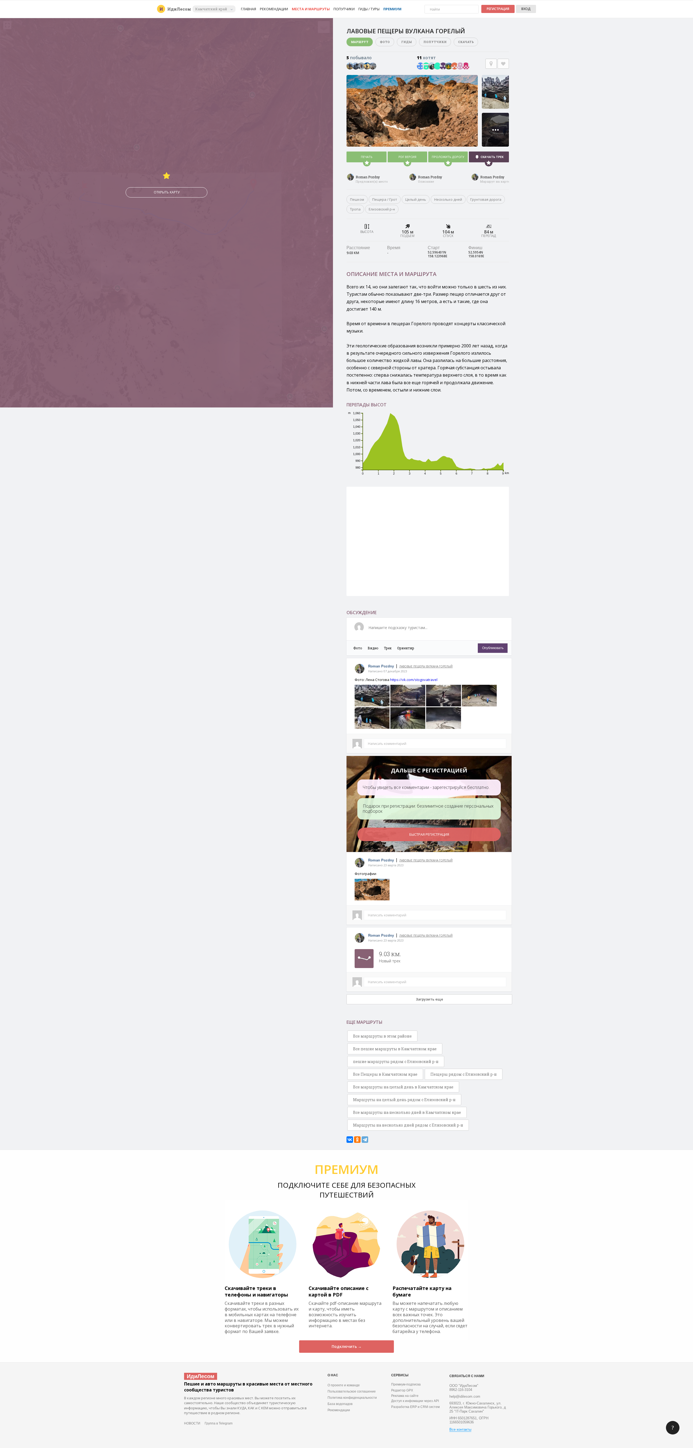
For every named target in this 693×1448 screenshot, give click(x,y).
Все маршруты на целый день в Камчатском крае (403, 1087)
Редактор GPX (402, 1390)
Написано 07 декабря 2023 (387, 671)
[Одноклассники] (357, 1139)
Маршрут (359, 42)
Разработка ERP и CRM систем (415, 1407)
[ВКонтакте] (349, 1139)
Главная (248, 8)
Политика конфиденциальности (352, 1398)
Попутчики (344, 8)
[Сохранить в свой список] (503, 64)
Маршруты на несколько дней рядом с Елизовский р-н (408, 1125)
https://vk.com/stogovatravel (413, 679)
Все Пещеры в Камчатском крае (385, 1074)
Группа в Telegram (219, 1423)
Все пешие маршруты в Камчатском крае (395, 1048)
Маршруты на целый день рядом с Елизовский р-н (404, 1099)
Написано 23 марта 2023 (386, 865)
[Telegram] (365, 1139)
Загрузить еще (429, 999)
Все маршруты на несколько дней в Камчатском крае (407, 1112)
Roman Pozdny (368, 177)
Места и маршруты (311, 8)
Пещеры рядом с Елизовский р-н (463, 1074)
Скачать (466, 42)
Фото (385, 42)
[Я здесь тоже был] (491, 64)
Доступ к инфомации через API (415, 1401)
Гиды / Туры (369, 8)
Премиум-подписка (406, 1384)
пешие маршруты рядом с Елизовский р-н (396, 1061)
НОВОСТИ (192, 1423)
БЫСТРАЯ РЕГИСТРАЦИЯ (429, 834)
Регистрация (498, 8)
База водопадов (340, 1404)
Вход (526, 8)
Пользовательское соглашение (352, 1391)
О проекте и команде (344, 1385)
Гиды (406, 42)
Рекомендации (274, 8)
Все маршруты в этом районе (382, 1036)
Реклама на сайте (405, 1396)
